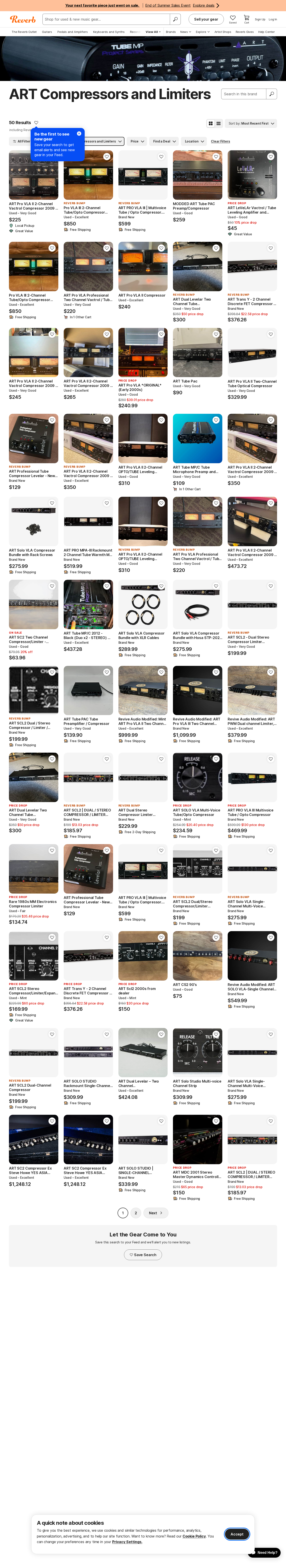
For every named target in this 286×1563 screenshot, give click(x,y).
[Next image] (52, 175)
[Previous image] (15, 175)
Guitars (47, 32)
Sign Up (260, 19)
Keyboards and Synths (109, 32)
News (184, 32)
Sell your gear (206, 19)
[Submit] (271, 94)
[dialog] (143, 1534)
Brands (171, 32)
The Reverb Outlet (24, 32)
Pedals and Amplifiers (72, 32)
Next (153, 1213)
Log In (273, 19)
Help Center (266, 32)
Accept (237, 1534)
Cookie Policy (194, 1536)
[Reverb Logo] (23, 19)
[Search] (175, 19)
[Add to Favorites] (36, 122)
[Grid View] (210, 123)
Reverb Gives (245, 32)
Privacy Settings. (127, 1542)
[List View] (218, 123)
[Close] (79, 133)
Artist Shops (222, 32)
